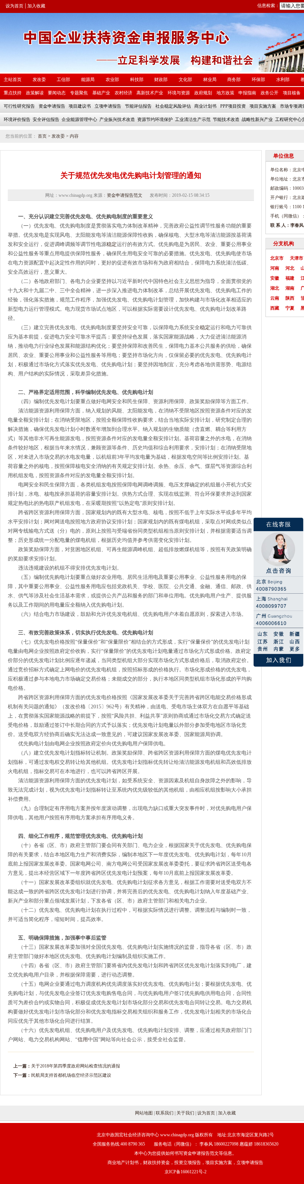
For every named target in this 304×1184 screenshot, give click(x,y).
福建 (289, 278)
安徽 (274, 278)
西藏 (274, 308)
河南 (274, 268)
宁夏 (289, 308)
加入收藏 (36, 6)
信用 (82, 1039)
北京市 (277, 258)
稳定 (111, 244)
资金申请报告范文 (124, 195)
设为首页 (14, 6)
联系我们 (165, 1113)
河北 (289, 268)
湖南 (289, 288)
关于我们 (185, 1113)
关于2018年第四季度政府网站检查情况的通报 (75, 1066)
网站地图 (144, 1113)
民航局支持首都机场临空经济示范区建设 (71, 1075)
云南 (274, 298)
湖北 (274, 288)
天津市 (296, 258)
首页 (42, 136)
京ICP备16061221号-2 (185, 1171)
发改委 (58, 136)
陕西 (289, 298)
